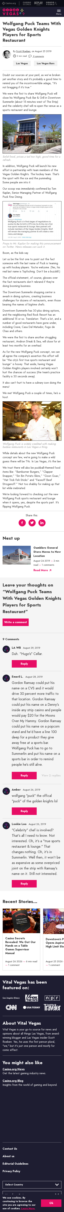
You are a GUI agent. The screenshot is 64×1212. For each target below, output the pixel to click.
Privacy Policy (11, 1171)
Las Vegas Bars (45, 63)
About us (8, 1156)
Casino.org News (14, 1069)
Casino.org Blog (13, 1081)
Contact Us (10, 1149)
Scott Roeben (23, 51)
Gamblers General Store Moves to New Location (47, 552)
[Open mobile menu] (59, 11)
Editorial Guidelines (15, 1164)
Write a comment (15, 622)
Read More (40, 570)
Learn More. (28, 1208)
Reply (24, 664)
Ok (51, 1203)
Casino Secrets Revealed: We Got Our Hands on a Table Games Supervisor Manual (20, 946)
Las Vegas (22, 63)
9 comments (38, 56)
